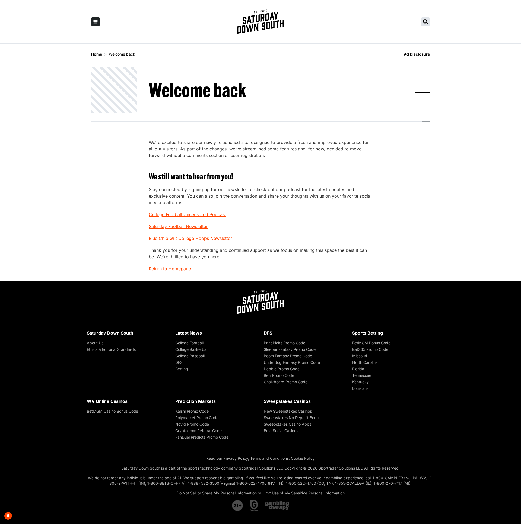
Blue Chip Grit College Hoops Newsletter (190, 238)
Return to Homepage (170, 268)
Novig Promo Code (192, 424)
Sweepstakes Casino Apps (287, 424)
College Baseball (190, 355)
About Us (95, 342)
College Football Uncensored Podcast (187, 214)
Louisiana (360, 388)
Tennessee (361, 375)
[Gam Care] (254, 505)
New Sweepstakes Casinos (288, 411)
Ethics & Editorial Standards (111, 349)
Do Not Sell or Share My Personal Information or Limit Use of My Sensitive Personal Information (261, 493)
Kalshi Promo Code (192, 411)
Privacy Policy (235, 458)
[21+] (237, 505)
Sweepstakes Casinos (287, 401)
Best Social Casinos (281, 430)
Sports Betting (367, 333)
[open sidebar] (95, 21)
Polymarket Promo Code (196, 417)
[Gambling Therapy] (277, 505)
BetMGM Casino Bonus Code (112, 411)
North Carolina (365, 362)
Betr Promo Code (279, 375)
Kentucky (360, 382)
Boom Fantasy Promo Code (288, 355)
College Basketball (191, 349)
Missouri (359, 355)
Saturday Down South (110, 333)
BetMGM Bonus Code (371, 342)
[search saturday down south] (425, 21)
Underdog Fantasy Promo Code (292, 362)
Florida (358, 369)
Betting (181, 369)
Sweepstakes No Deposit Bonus (292, 417)
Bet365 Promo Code (370, 349)
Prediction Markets (195, 401)
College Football (189, 342)
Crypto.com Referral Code (198, 430)
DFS (179, 362)
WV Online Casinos (107, 401)
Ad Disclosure (417, 54)
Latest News (188, 333)
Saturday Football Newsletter (178, 226)
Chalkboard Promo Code (285, 382)
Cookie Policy (303, 458)
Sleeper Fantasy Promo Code (290, 349)
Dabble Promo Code (282, 369)
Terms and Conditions (269, 458)
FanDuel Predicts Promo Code (201, 437)
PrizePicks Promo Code (284, 342)
